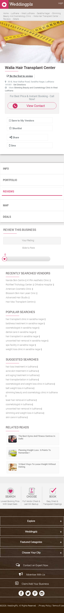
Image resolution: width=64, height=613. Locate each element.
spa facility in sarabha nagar (20, 344)
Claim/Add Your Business (35, 583)
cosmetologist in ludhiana (19, 404)
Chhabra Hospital (43, 284)
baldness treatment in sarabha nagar (24, 323)
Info (6, 168)
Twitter (28, 593)
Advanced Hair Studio (17, 297)
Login (60, 3)
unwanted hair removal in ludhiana (23, 408)
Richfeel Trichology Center (19, 284)
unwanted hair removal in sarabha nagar (26, 340)
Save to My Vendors (22, 120)
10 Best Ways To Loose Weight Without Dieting (37, 465)
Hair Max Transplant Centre (20, 301)
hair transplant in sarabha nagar (22, 336)
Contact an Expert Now (35, 565)
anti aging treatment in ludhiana (22, 375)
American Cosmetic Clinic (18, 288)
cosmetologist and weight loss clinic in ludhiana (30, 383)
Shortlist (17, 128)
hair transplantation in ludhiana (22, 379)
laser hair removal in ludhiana (20, 400)
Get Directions (19, 84)
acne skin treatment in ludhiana (22, 370)
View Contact (36, 106)
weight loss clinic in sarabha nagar (23, 349)
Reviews (8, 191)
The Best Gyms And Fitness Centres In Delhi (36, 437)
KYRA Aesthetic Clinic (38, 280)
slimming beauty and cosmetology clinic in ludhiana (32, 392)
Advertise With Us (35, 574)
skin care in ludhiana (16, 417)
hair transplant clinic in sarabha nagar (25, 319)
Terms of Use (58, 605)
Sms (13, 145)
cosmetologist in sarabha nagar (22, 327)
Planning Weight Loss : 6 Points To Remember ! (34, 451)
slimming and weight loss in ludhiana (24, 412)
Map (6, 205)
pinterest (35, 593)
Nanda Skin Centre (15, 280)
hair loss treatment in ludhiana (21, 366)
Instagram (41, 593)
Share (15, 137)
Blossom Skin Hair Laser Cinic (21, 293)
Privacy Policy (45, 605)
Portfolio (10, 180)
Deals (7, 216)
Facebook (21, 593)
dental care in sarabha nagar (20, 332)
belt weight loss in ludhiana (19, 388)
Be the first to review (21, 76)
